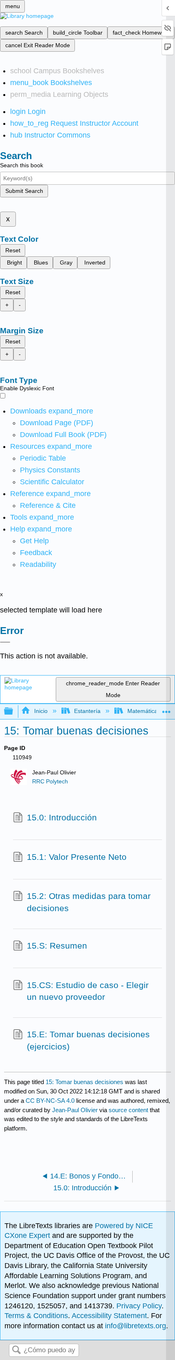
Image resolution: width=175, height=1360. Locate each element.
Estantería (87, 711)
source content (128, 1109)
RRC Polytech (50, 781)
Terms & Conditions (36, 1316)
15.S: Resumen (57, 945)
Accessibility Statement (109, 1316)
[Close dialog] (5, 642)
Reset (12, 250)
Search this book (21, 165)
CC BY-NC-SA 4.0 (50, 1100)
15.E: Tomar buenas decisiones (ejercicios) (88, 1040)
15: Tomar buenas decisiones (84, 1081)
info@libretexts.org (134, 1326)
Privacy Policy (139, 1306)
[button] (36, 553)
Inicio (41, 711)
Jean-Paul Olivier (75, 1109)
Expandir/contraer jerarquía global (14, 711)
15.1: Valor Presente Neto (77, 856)
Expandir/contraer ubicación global (166, 709)
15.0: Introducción (62, 817)
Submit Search (24, 191)
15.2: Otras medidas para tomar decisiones (89, 902)
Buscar (16, 1350)
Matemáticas (144, 711)
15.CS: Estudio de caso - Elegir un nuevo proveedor (88, 991)
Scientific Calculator (52, 482)
